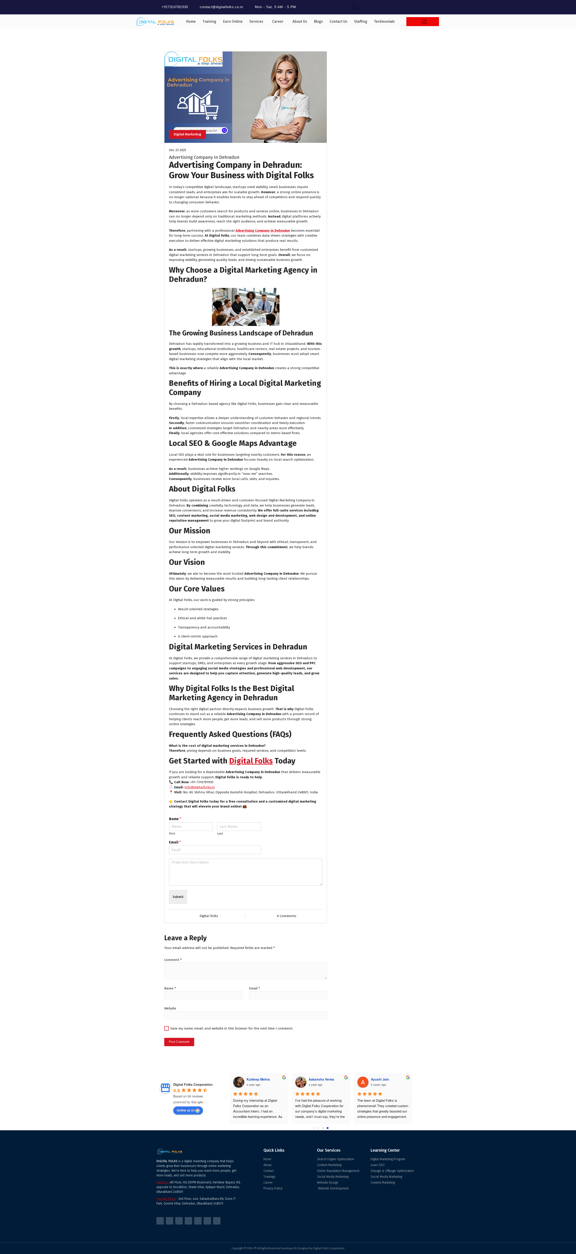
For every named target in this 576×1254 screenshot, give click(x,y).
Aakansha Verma (321, 1079)
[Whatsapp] (207, 1221)
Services (256, 21)
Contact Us (338, 21)
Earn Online (233, 21)
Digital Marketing (187, 134)
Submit (178, 897)
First (172, 833)
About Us (299, 21)
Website (170, 1008)
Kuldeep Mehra (258, 1079)
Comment (173, 960)
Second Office (166, 1199)
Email (175, 842)
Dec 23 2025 (177, 150)
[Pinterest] (198, 1221)
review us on (186, 1110)
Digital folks (209, 916)
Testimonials (384, 21)
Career (278, 21)
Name (175, 819)
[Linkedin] (216, 1221)
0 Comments (286, 916)
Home (191, 21)
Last (220, 833)
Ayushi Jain (380, 1079)
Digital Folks (251, 760)
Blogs (318, 21)
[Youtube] (188, 1221)
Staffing (360, 21)
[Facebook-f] (160, 1221)
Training (209, 21)
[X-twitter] (169, 1221)
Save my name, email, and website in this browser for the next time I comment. (231, 1028)
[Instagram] (179, 1221)
